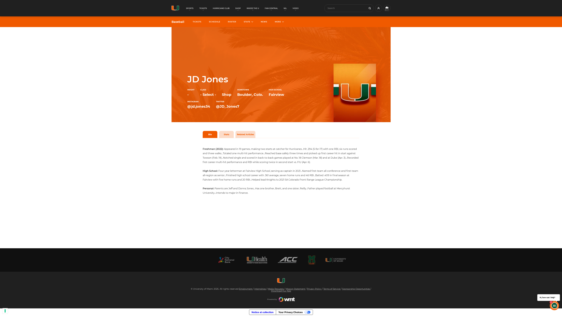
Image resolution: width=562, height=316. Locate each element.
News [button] (264, 22)
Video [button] (296, 8)
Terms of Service (332, 289)
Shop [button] (238, 8)
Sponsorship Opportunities (356, 289)
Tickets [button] (203, 8)
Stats (226, 134)
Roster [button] (232, 22)
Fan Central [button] (271, 8)
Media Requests (276, 289)
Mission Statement (296, 289)
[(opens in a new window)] (226, 259)
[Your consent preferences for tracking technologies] (5, 311)
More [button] (278, 22)
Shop (226, 94)
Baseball (178, 21)
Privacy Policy (314, 289)
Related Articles (245, 134)
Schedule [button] (214, 22)
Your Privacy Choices (290, 312)
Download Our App (281, 291)
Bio (210, 134)
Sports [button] (189, 8)
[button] (378, 8)
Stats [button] (247, 22)
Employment (246, 289)
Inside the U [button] (253, 8)
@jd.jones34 (198, 106)
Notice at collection (263, 312)
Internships (260, 289)
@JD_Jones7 (227, 106)
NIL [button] (285, 8)
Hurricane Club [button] (221, 8)
